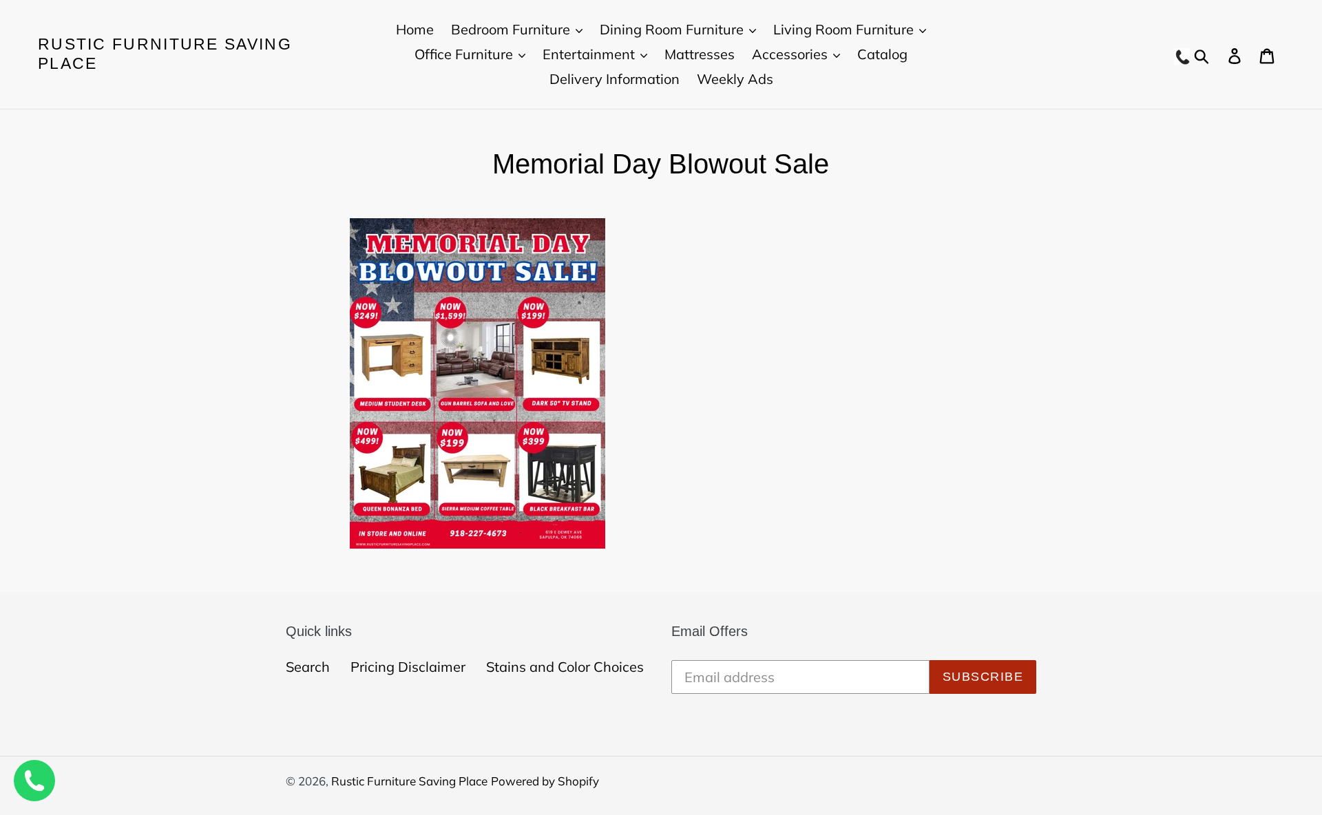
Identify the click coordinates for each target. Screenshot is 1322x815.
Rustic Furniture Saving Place (165, 53)
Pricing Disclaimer (407, 666)
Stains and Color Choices (565, 666)
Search (308, 666)
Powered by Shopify (545, 781)
